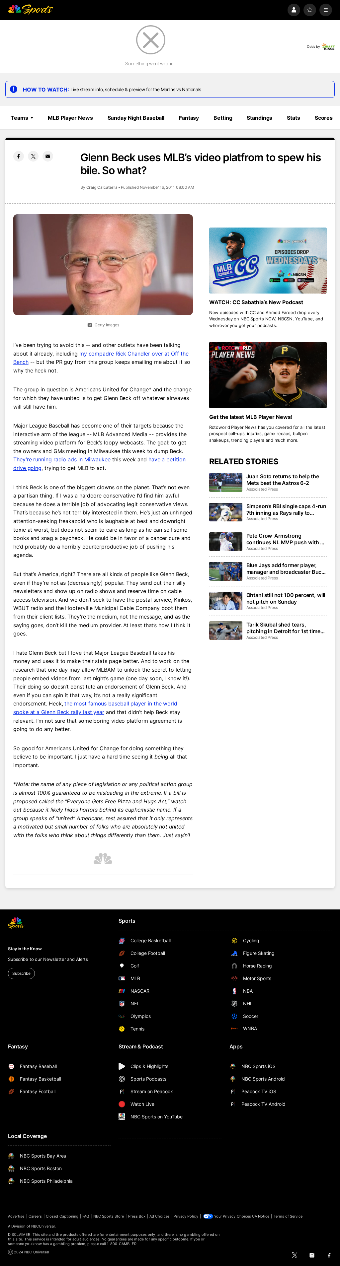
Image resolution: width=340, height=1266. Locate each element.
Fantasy (189, 117)
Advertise (16, 1216)
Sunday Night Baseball (136, 117)
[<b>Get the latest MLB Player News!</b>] (268, 375)
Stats (293, 117)
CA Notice (261, 1216)
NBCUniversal (43, 1226)
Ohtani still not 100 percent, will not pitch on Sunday (285, 598)
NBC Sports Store (108, 1216)
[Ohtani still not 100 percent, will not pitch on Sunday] (225, 601)
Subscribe (21, 973)
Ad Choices (159, 1216)
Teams (19, 117)
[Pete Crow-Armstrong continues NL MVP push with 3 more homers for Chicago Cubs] (225, 541)
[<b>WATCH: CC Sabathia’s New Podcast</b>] (268, 261)
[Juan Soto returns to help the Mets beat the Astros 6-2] (225, 482)
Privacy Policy (186, 1216)
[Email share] (47, 156)
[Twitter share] (33, 156)
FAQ (85, 1216)
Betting (222, 117)
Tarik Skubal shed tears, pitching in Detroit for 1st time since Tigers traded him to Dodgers (283, 627)
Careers (35, 1216)
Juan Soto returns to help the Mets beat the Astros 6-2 (282, 479)
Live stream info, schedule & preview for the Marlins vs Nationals (135, 89)
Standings (259, 117)
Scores (324, 117)
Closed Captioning (62, 1216)
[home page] (30, 10)
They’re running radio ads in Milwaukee (62, 459)
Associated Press (262, 489)
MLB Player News (70, 117)
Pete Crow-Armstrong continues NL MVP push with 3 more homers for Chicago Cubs (285, 539)
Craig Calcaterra (102, 187)
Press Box (137, 1216)
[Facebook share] (18, 156)
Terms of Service (288, 1216)
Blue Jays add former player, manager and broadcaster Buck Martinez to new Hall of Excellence (285, 568)
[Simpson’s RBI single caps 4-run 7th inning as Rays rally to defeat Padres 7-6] (225, 512)
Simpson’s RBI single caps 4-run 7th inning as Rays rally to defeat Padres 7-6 (286, 509)
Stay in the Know (25, 948)
